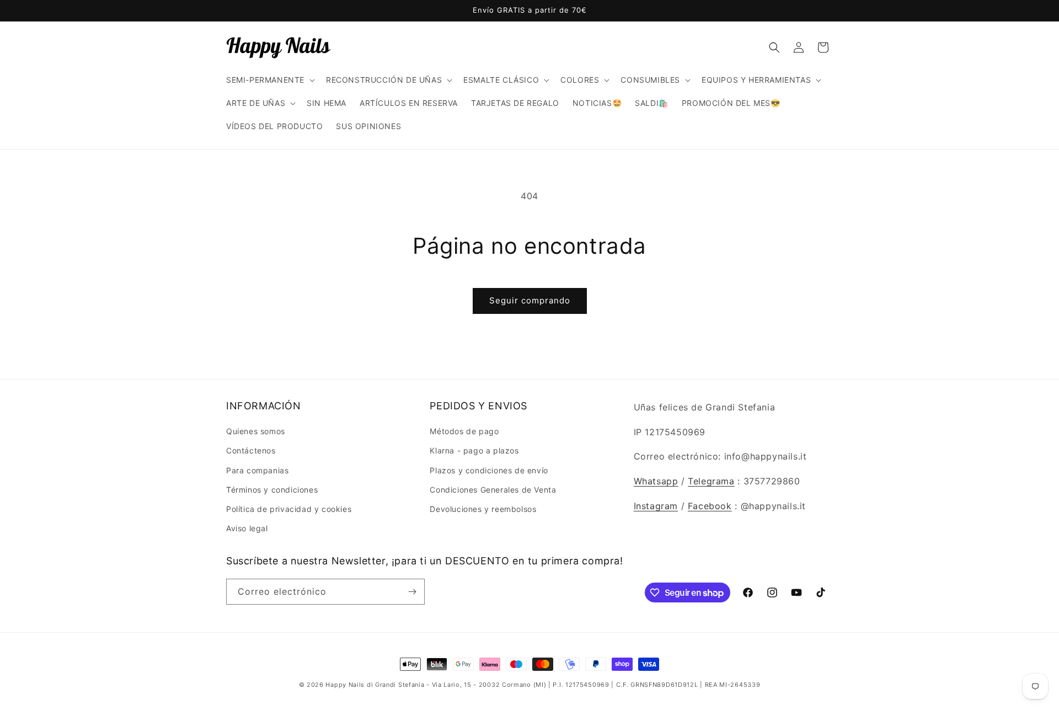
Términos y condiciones (272, 489)
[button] (269, 80)
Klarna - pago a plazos (474, 450)
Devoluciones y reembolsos (483, 509)
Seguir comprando (529, 300)
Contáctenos (251, 450)
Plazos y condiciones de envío (489, 470)
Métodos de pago (464, 431)
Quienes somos (255, 431)
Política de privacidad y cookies (288, 509)
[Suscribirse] (412, 592)
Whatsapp (656, 481)
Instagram (656, 505)
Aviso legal (247, 528)
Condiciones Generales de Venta (493, 489)
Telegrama (711, 481)
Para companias (257, 470)
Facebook (710, 505)
